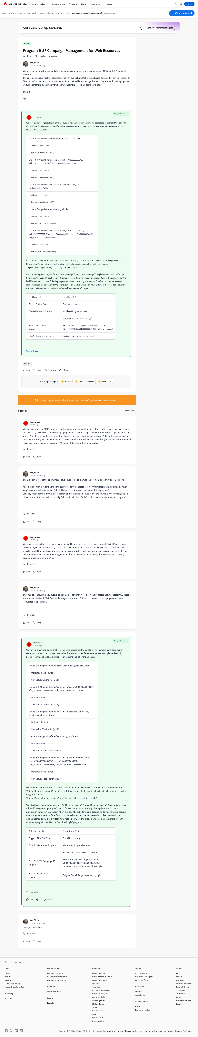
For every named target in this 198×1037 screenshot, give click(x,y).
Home (4, 13)
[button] (182, 13)
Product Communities (17, 13)
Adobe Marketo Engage (35, 13)
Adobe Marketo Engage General (58, 13)
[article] (76, 440)
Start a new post (96, 400)
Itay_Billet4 (34, 62)
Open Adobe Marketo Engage (160, 27)
